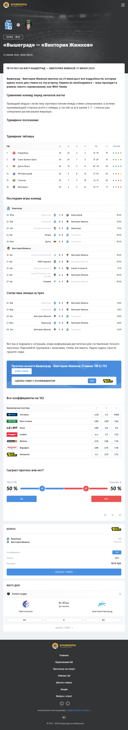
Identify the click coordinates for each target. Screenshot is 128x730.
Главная (64, 655)
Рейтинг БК (64, 675)
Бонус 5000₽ (21, 371)
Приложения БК (64, 662)
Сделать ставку (64, 572)
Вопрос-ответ (64, 696)
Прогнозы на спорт (64, 669)
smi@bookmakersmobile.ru (78, 710)
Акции (64, 689)
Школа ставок (64, 682)
